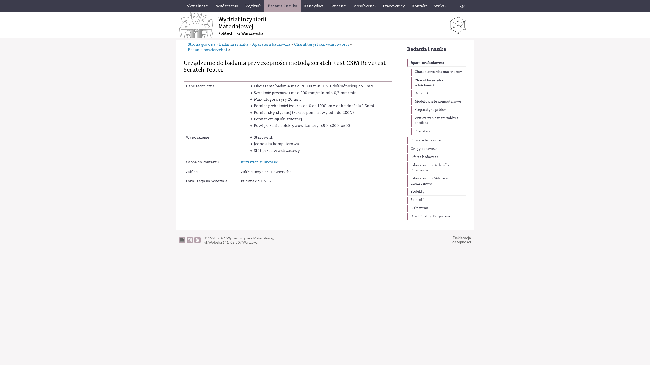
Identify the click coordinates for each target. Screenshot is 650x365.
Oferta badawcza (424, 157)
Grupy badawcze (424, 149)
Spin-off (417, 200)
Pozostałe (422, 131)
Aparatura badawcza (427, 62)
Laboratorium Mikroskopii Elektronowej (432, 181)
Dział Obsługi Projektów (430, 216)
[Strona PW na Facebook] (182, 242)
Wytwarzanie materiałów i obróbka (436, 120)
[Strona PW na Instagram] (190, 242)
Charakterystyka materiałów (438, 72)
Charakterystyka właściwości (429, 83)
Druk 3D (421, 93)
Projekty (418, 191)
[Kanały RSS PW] (197, 242)
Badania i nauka (426, 49)
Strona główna (201, 44)
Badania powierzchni (207, 49)
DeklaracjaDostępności (460, 239)
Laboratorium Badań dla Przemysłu (430, 168)
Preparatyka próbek (431, 109)
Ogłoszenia (420, 208)
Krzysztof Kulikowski (260, 162)
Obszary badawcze (426, 140)
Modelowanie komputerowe (438, 101)
